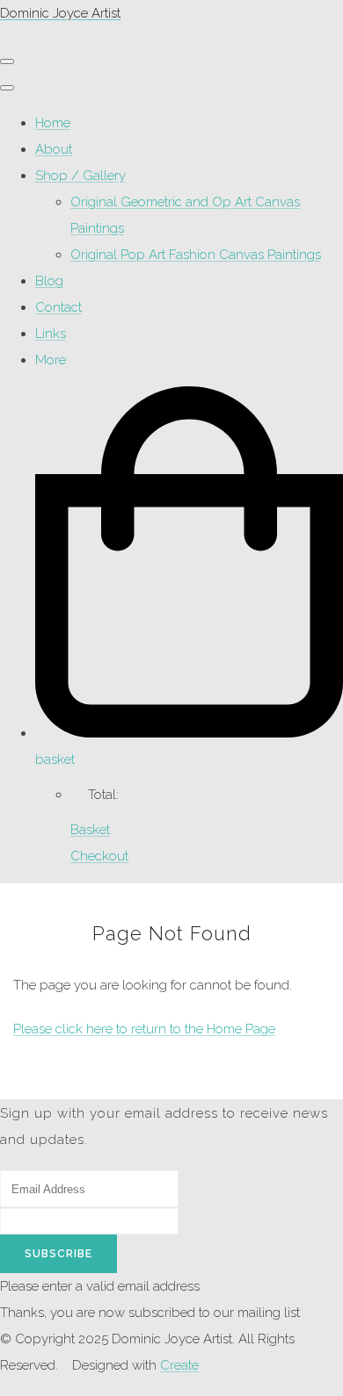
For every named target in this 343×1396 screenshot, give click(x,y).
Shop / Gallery (80, 175)
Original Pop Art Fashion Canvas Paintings (195, 255)
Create (179, 1365)
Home (52, 123)
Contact (58, 307)
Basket (90, 830)
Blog (49, 281)
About (53, 149)
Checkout (99, 856)
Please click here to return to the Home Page (144, 1029)
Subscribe (58, 1254)
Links (50, 334)
